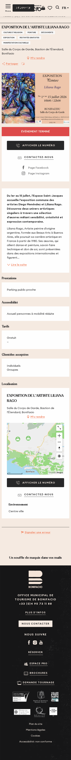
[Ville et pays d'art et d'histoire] (54, 697)
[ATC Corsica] (21, 697)
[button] (57, 8)
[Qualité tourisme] (40, 711)
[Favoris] (50, 8)
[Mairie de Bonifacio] (40, 697)
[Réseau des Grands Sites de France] (22, 712)
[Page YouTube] (42, 643)
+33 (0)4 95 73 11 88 (35, 604)
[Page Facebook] (30, 643)
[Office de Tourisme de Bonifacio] (28, 8)
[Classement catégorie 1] (53, 712)
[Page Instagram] (36, 643)
